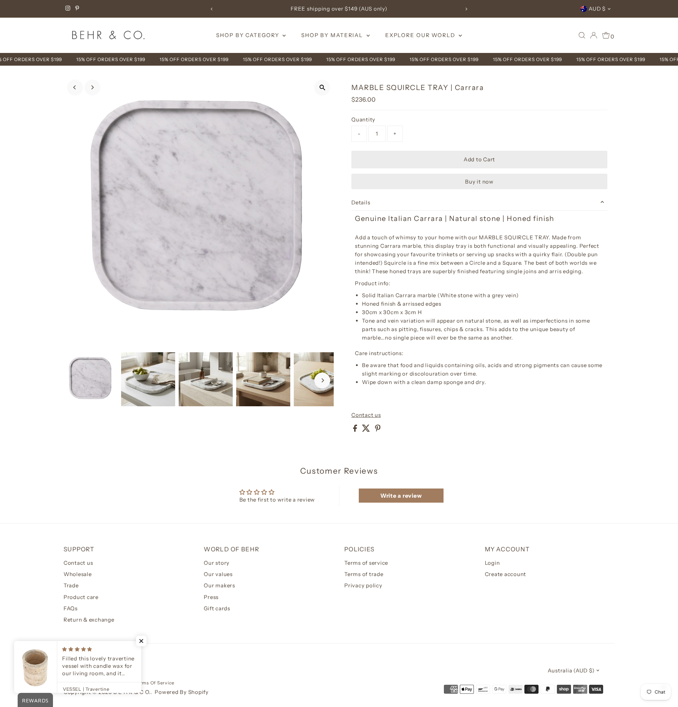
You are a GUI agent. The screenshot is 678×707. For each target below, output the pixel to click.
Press (211, 597)
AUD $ (597, 8)
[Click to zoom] (322, 88)
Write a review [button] (401, 495)
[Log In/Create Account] (593, 35)
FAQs (71, 608)
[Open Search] (582, 35)
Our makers (219, 585)
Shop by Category (248, 35)
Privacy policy (363, 585)
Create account (506, 574)
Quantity (363, 119)
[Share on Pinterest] (378, 429)
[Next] (466, 9)
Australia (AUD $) (571, 670)
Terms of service (366, 562)
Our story (217, 562)
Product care (81, 597)
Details (360, 202)
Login (492, 562)
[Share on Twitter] (366, 429)
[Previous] (212, 9)
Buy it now (479, 181)
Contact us (366, 415)
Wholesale (78, 574)
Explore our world (421, 35)
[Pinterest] (77, 8)
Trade (71, 585)
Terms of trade (363, 574)
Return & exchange (89, 619)
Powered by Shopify (182, 692)
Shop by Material (333, 35)
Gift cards (217, 608)
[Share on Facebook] (355, 429)
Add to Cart (479, 159)
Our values (218, 574)
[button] (141, 641)
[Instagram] (68, 8)
